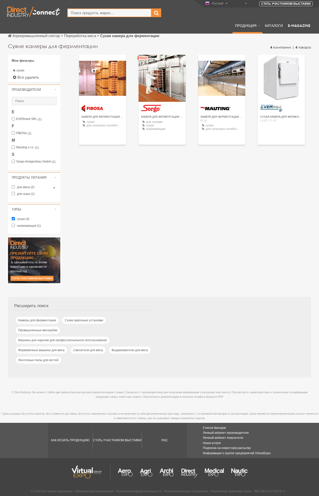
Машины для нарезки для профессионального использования (62, 340)
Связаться (162, 63)
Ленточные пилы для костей (38, 360)
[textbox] (109, 12)
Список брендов (214, 428)
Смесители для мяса (88, 350)
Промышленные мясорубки (37, 330)
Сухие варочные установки (84, 320)
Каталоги (274, 25)
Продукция (245, 25)
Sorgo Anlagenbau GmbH (36, 162)
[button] (34, 89)
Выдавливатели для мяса (130, 350)
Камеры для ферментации (37, 320)
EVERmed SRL (29, 119)
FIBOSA (23, 133)
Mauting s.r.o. (27, 147)
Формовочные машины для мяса (41, 350)
